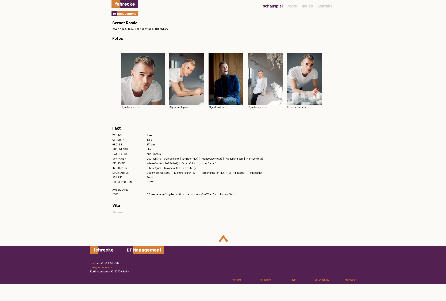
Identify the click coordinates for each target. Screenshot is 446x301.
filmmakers (161, 28)
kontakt (325, 5)
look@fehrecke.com (101, 267)
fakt (130, 28)
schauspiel (273, 5)
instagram (265, 279)
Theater (117, 212)
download (147, 28)
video (123, 28)
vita (137, 28)
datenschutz (322, 279)
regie (292, 5)
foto (114, 28)
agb (293, 279)
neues (307, 5)
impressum (350, 279)
